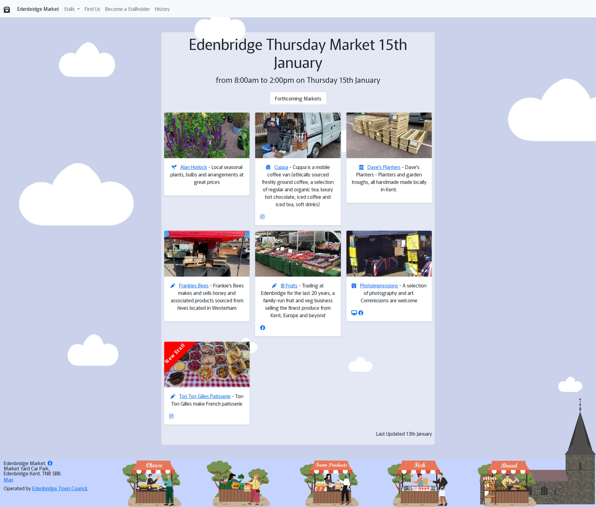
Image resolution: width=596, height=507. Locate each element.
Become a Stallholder (127, 8)
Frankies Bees (194, 285)
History (162, 8)
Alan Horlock (193, 167)
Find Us (92, 8)
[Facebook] (262, 327)
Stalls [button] (70, 8)
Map (8, 479)
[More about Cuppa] (298, 135)
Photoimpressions (379, 285)
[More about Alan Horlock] (207, 135)
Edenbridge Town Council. (60, 488)
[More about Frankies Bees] (207, 253)
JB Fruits (289, 285)
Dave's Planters (384, 167)
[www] (354, 312)
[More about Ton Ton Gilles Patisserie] (207, 364)
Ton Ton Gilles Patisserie (205, 396)
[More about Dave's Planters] (389, 135)
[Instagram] (262, 216)
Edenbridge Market (38, 8)
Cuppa (281, 167)
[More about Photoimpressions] (389, 253)
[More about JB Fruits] (298, 253)
